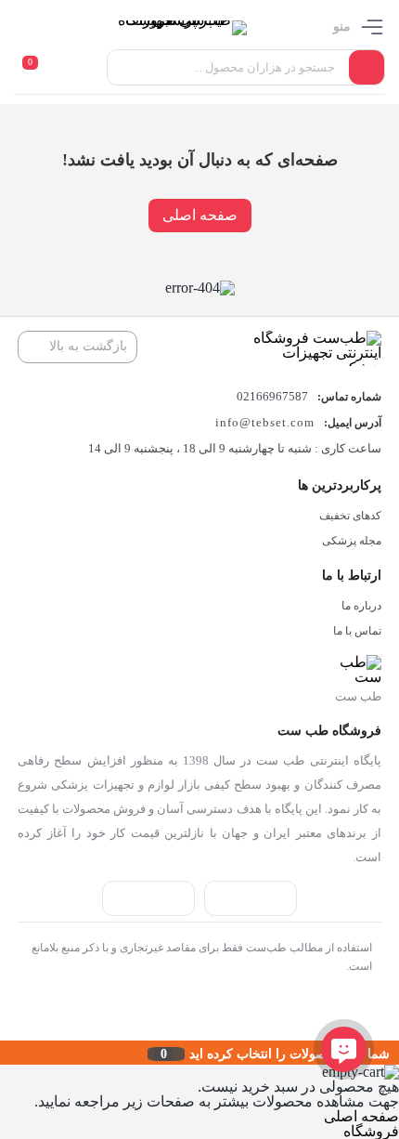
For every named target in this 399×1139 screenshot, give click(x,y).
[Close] (4, 1052)
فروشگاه (371, 1131)
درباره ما (361, 605)
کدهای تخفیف (350, 515)
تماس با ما (357, 630)
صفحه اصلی (200, 215)
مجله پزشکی (351, 540)
